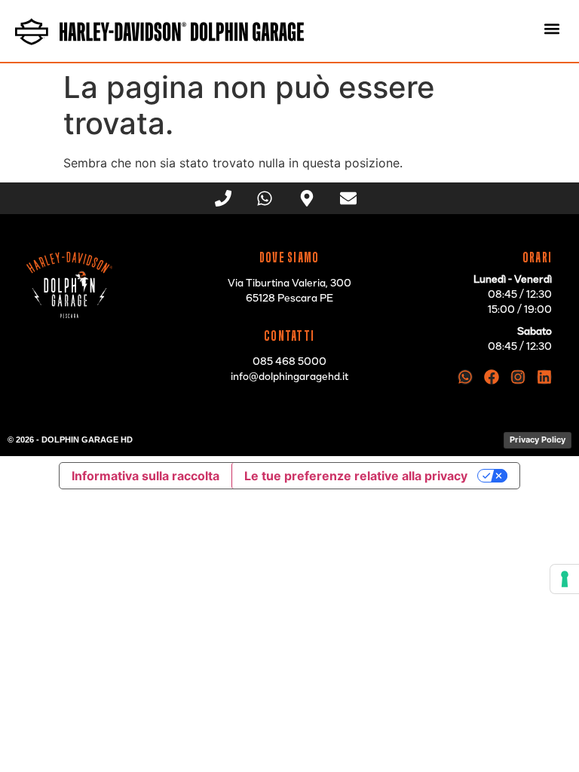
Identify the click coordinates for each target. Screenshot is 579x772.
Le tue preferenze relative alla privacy (355, 475)
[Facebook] (491, 376)
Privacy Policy (537, 439)
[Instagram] (517, 376)
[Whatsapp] (465, 376)
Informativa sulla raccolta (145, 475)
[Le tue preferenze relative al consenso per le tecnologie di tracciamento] (564, 579)
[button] (551, 28)
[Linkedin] (544, 376)
